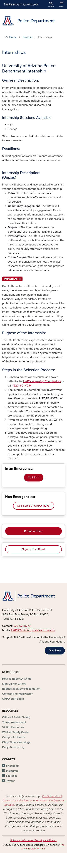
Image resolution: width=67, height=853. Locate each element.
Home (13, 37)
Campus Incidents (13, 737)
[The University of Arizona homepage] (21, 4)
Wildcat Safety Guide (15, 732)
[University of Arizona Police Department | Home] (33, 21)
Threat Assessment (14, 722)
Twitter (10, 781)
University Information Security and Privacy (33, 840)
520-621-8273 (22, 626)
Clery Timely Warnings (16, 742)
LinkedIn (11, 776)
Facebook (12, 766)
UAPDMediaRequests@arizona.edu (33, 630)
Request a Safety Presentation (21, 689)
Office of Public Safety (16, 717)
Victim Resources (13, 727)
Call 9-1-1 (33, 477)
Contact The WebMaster (17, 694)
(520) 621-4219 (22, 385)
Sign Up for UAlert (33, 549)
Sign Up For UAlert (14, 684)
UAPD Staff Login (13, 699)
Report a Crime (33, 531)
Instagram (12, 771)
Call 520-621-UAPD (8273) (33, 506)
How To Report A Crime (16, 679)
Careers (27, 37)
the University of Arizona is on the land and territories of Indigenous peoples (33, 800)
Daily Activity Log (13, 747)
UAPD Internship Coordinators (42, 381)
